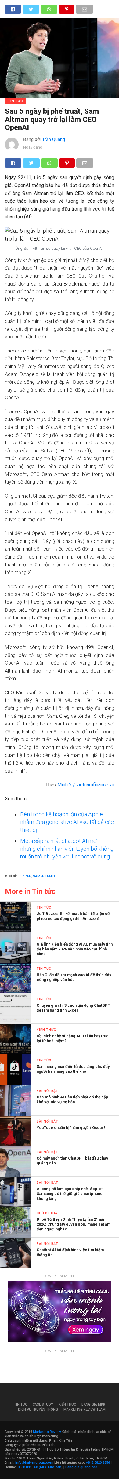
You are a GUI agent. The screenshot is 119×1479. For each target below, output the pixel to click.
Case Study (43, 1405)
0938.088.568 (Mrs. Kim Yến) (40, 1467)
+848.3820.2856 (98, 1463)
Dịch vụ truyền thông (38, 1409)
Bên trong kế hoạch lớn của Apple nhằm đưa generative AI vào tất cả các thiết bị (67, 822)
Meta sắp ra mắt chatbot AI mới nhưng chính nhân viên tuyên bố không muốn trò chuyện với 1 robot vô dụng (67, 849)
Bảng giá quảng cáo (81, 1467)
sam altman (44, 876)
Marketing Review (46, 1432)
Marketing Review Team (84, 1409)
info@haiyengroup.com (34, 1463)
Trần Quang (53, 139)
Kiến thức (67, 1405)
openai (25, 876)
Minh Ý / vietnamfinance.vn (85, 784)
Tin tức (20, 1405)
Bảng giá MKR (93, 1405)
